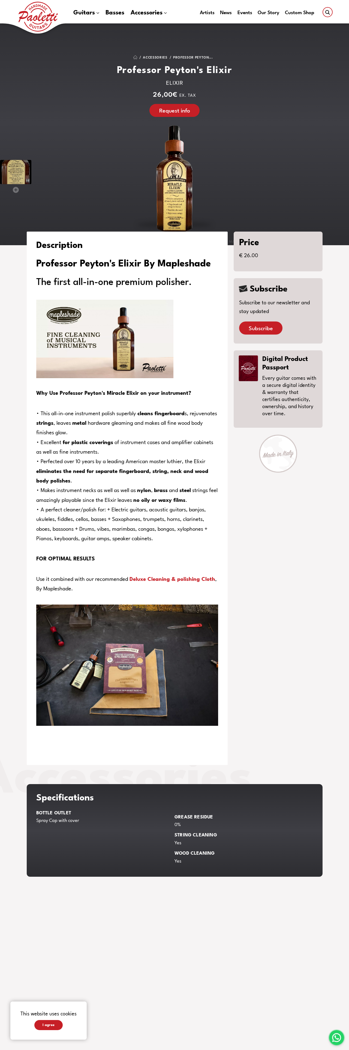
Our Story (268, 13)
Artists (207, 13)
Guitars (84, 13)
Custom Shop (299, 13)
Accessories (147, 13)
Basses (115, 13)
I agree (49, 1025)
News (226, 13)
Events (244, 13)
